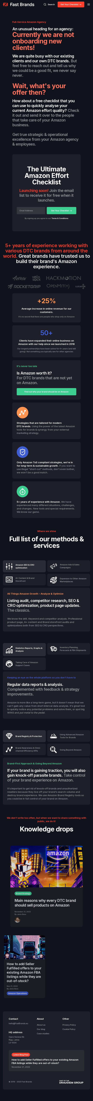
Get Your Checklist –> (71, 4)
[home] (18, 4)
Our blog (41, 1029)
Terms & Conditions (59, 218)
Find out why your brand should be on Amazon (46, 391)
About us (41, 1025)
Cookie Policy (68, 1029)
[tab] (24, 566)
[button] (88, 4)
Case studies (43, 1033)
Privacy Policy (69, 1025)
